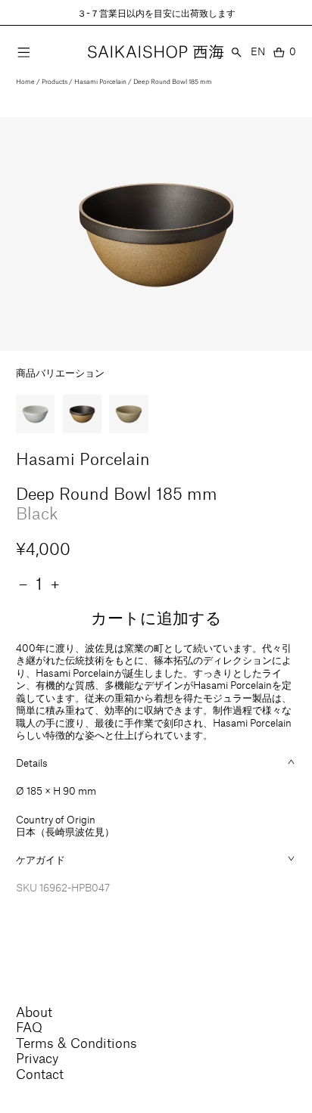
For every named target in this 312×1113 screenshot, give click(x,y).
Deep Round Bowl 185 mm (172, 81)
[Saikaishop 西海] (155, 52)
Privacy (37, 1057)
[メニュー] (24, 52)
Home (25, 81)
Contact (40, 1073)
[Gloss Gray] (35, 414)
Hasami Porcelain (100, 81)
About (34, 1011)
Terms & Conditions (76, 1042)
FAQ (29, 1026)
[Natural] (128, 414)
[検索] (237, 52)
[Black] (82, 414)
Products (54, 81)
